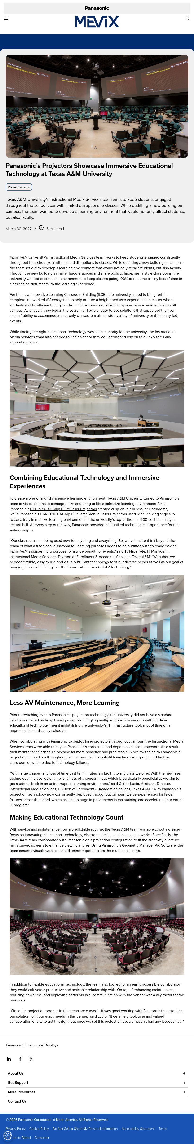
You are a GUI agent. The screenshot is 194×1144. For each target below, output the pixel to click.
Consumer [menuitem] (42, 1137)
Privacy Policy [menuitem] (16, 1128)
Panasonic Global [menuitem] (18, 1137)
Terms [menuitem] (163, 1128)
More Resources (21, 1092)
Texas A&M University (26, 199)
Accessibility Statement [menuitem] (138, 1128)
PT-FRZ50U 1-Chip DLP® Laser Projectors (63, 508)
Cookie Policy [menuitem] (39, 1128)
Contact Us (17, 1101)
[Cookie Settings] (8, 1136)
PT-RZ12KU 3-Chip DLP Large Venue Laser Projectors (83, 514)
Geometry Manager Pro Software (149, 845)
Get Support (18, 1082)
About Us (16, 1073)
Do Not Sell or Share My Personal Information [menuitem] (85, 1128)
